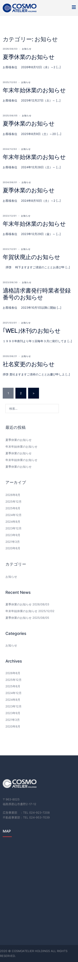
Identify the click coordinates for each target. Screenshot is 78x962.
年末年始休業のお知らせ (34, 90)
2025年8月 (12, 508)
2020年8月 (12, 548)
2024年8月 (12, 521)
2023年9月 (12, 535)
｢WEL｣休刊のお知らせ (31, 330)
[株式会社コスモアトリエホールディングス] (19, 7)
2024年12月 (13, 515)
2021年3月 (12, 542)
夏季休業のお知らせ (28, 56)
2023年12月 (13, 528)
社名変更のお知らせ (28, 364)
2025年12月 (13, 501)
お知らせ (26, 48)
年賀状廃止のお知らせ (31, 257)
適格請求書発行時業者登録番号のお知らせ (37, 294)
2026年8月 (12, 495)
